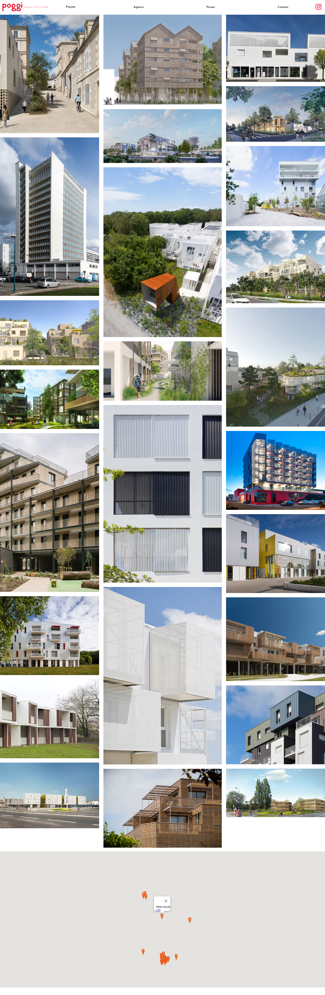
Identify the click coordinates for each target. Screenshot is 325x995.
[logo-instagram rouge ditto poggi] (318, 7)
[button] (74, 6)
